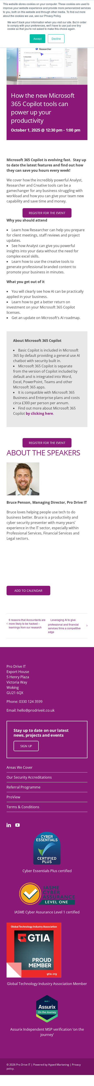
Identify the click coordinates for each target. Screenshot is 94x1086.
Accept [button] (37, 38)
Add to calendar (28, 590)
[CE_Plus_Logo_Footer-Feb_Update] (47, 833)
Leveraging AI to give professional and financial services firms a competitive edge (64, 626)
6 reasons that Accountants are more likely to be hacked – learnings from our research (27, 623)
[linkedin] (9, 825)
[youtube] (17, 825)
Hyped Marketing (58, 1064)
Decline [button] (56, 38)
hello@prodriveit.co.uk (35, 710)
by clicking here (39, 413)
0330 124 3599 (30, 701)
